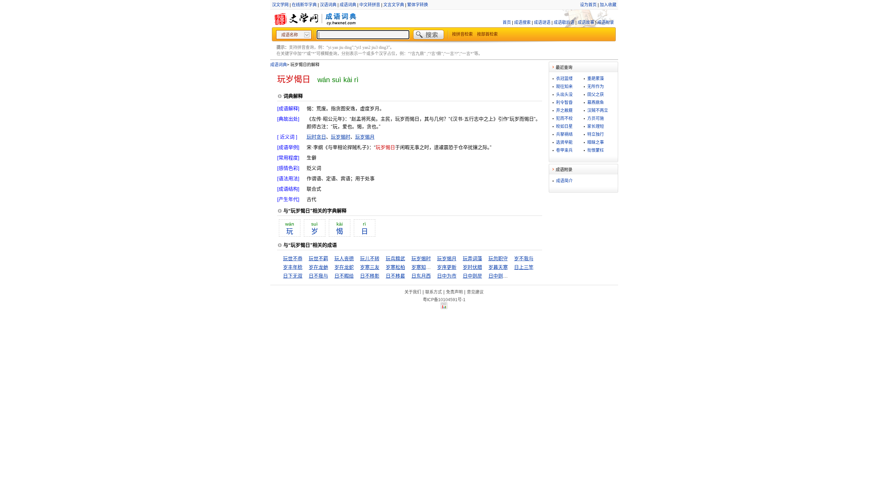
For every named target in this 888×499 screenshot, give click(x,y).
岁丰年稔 (292, 267)
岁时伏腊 (472, 267)
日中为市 (446, 276)
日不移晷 (395, 276)
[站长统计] (444, 307)
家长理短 (595, 126)
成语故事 (586, 22)
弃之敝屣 (564, 110)
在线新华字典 (304, 4)
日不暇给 (344, 276)
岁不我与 (523, 258)
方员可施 (595, 118)
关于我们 (412, 292)
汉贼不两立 (597, 110)
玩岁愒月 (365, 137)
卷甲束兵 (564, 150)
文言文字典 (393, 4)
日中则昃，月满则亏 (510, 276)
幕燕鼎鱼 (595, 102)
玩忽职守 (498, 258)
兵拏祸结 (564, 134)
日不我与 (318, 276)
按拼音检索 (462, 34)
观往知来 (564, 86)
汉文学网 (280, 4)
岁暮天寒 (498, 267)
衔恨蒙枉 (595, 150)
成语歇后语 (564, 22)
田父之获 (595, 94)
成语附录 (605, 22)
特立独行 (595, 134)
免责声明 (454, 292)
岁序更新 (446, 267)
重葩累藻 (595, 78)
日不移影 (369, 276)
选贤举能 (564, 142)
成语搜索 (522, 22)
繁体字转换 (417, 4)
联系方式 (433, 292)
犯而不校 (564, 118)
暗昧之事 (595, 142)
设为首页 (588, 4)
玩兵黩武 (395, 258)
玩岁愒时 (340, 137)
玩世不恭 (292, 258)
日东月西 (421, 276)
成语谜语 (542, 22)
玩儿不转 (369, 258)
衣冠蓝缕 (564, 78)
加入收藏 (608, 4)
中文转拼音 (369, 4)
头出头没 (564, 94)
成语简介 (564, 180)
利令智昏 (564, 102)
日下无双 (292, 276)
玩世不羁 (318, 258)
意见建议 (475, 292)
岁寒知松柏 (423, 267)
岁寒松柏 (395, 267)
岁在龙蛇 (344, 267)
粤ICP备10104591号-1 (444, 299)
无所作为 (595, 86)
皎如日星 (564, 126)
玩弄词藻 (472, 258)
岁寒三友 (369, 267)
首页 (507, 22)
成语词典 (348, 4)
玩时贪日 (316, 137)
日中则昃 (472, 276)
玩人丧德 (344, 258)
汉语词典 (328, 4)
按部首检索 (487, 34)
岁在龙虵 (318, 267)
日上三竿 (523, 267)
